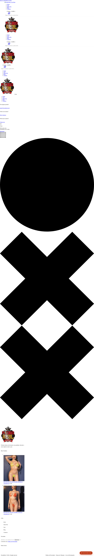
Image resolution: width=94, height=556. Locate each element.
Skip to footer (9, 0)
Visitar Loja (2, 122)
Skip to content (3, 0)
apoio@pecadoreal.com (5, 108)
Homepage (2, 131)
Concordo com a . (9, 541)
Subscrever (17, 539)
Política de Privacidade (12, 541)
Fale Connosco (3, 115)
